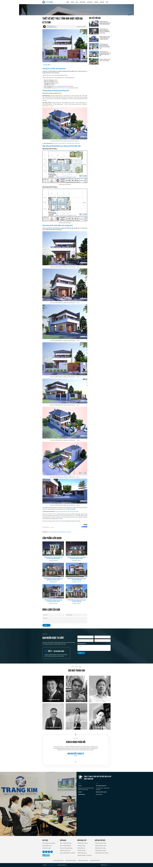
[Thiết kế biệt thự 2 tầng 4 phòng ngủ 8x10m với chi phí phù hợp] (94, 46)
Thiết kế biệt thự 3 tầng (100, 850)
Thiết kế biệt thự (81, 848)
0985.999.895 (81, 794)
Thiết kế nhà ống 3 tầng (100, 845)
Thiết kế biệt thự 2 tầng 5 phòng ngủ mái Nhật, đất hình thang (53, 600)
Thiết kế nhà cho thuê (82, 843)
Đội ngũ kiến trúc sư (47, 845)
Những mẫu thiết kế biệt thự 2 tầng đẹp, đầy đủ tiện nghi (66, 143)
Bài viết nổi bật (95, 17)
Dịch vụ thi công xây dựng (66, 848)
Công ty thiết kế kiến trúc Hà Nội (67, 853)
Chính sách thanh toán (70, 860)
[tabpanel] (75, 753)
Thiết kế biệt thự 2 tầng (100, 848)
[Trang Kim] (47, 2)
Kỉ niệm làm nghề (46, 848)
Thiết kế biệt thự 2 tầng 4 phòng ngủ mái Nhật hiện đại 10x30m (53, 557)
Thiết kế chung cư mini (65, 850)
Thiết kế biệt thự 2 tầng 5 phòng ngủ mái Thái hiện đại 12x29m (105, 23)
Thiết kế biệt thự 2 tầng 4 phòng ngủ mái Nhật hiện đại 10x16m (76, 557)
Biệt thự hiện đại (59, 532)
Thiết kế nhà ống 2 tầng (100, 843)
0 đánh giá (51, 527)
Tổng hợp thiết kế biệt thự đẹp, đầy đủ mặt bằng (67, 511)
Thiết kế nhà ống (81, 845)
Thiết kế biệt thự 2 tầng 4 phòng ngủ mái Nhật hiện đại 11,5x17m (53, 579)
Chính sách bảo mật (58, 860)
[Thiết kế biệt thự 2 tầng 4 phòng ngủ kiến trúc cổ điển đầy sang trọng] (94, 31)
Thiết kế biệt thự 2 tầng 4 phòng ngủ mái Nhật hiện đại (76, 600)
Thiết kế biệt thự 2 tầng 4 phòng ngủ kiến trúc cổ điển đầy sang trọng (105, 31)
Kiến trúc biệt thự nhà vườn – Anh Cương (105, 60)
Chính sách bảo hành (83, 860)
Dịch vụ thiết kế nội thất (65, 845)
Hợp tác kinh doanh (95, 860)
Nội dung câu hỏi (81, 643)
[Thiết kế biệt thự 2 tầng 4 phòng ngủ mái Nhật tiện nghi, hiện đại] (94, 54)
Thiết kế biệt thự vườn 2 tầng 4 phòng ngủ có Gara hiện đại (105, 38)
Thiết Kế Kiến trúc (63, 88)
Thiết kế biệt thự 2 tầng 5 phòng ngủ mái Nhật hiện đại (76, 579)
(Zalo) (64, 515)
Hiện (49, 64)
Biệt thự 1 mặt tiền (50, 532)
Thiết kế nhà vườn (81, 850)
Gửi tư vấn (73, 515)
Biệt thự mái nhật (67, 532)
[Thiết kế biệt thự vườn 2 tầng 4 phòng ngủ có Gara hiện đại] (94, 39)
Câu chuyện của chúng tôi (48, 843)
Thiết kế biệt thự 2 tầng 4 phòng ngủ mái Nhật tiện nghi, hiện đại (105, 53)
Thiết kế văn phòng (81, 853)
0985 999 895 (59, 515)
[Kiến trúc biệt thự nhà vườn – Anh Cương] (94, 61)
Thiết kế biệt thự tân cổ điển (101, 853)
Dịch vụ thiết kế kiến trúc (65, 843)
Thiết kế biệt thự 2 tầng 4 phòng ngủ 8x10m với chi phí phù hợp (105, 46)
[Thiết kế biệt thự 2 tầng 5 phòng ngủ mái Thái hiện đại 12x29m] (94, 24)
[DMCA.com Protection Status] (46, 856)
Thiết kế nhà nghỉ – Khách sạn (84, 855)
